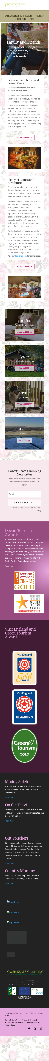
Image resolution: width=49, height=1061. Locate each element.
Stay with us (24, 137)
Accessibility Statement (14, 1009)
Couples (39, 16)
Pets (32, 19)
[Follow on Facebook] (29, 1015)
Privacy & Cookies (29, 1006)
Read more (10, 566)
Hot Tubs (21, 19)
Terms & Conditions (12, 1006)
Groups (28, 16)
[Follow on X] (35, 1015)
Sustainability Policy (32, 1009)
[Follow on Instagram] (41, 1015)
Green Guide (10, 1011)
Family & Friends (13, 16)
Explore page (21, 256)
